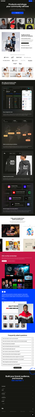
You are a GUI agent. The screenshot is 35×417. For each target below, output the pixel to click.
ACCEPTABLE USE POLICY (13, 411)
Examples (4, 392)
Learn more (4, 261)
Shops (3, 388)
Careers (3, 396)
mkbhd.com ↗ (4, 299)
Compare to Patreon (11, 261)
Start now (30, 1)
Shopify (3, 399)
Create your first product (24, 43)
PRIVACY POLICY (31, 411)
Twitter (3, 403)
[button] (16, 49)
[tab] (27, 40)
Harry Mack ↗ (16, 18)
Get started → (17, 381)
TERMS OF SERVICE (22, 411)
